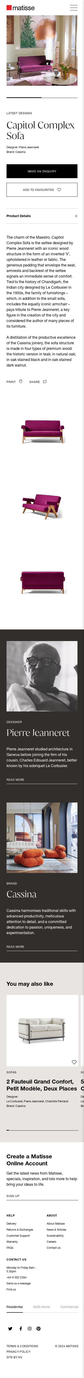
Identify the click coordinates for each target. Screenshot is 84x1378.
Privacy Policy (19, 1352)
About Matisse (56, 1224)
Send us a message (19, 1283)
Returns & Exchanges (20, 1230)
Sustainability (55, 1236)
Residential (15, 1307)
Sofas (12, 1072)
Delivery (11, 1224)
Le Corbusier (14, 1101)
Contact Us (17, 1259)
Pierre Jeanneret (29, 147)
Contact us (53, 1248)
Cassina (20, 152)
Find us (11, 1289)
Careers (51, 1242)
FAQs (10, 1248)
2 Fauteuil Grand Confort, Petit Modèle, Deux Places (42, 1086)
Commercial (69, 1307)
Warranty (12, 1242)
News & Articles (56, 1230)
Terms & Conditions (22, 1346)
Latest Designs (19, 113)
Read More (15, 780)
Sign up (13, 1196)
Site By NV (14, 1357)
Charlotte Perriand (56, 1101)
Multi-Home (41, 1307)
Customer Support (18, 1236)
